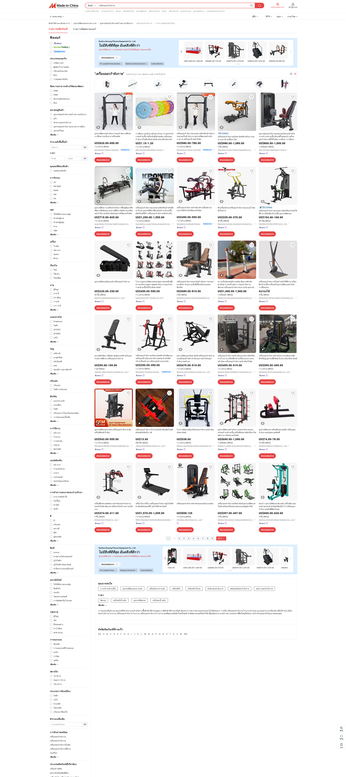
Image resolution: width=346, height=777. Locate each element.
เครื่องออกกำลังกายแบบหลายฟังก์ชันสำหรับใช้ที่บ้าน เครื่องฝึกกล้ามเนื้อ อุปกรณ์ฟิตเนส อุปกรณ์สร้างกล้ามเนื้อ (278, 212)
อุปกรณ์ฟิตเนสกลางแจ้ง (132, 588)
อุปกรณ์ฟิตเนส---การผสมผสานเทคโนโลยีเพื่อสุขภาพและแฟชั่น (125, 49)
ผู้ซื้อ (254, 16)
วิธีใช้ (267, 16)
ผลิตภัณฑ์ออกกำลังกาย (239, 588)
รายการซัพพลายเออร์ (84, 29)
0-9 (99, 634)
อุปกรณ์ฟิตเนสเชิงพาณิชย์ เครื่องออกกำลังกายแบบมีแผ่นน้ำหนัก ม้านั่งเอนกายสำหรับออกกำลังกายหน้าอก (195, 358)
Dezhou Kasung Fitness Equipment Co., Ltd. (117, 41)
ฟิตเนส (118, 11)
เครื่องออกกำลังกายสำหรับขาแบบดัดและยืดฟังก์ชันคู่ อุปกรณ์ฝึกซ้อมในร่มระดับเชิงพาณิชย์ (278, 357)
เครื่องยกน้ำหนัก (154, 11)
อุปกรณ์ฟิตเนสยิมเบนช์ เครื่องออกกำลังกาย (112, 281)
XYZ (185, 634)
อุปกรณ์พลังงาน (198, 11)
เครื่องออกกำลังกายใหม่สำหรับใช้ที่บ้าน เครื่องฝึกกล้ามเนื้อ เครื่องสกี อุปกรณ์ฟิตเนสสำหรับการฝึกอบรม (277, 284)
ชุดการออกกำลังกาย (264, 588)
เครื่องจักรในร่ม (194, 588)
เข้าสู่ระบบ (292, 7)
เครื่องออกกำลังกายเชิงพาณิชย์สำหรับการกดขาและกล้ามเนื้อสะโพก (236, 138)
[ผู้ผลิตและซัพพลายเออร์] (63, 5)
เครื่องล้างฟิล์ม (56, 768)
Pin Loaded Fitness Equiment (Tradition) (111, 64)
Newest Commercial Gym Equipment (137, 64)
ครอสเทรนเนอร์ (185, 11)
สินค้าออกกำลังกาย (215, 588)
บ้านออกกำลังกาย (107, 11)
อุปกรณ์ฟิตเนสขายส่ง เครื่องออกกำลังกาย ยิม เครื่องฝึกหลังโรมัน (112, 431)
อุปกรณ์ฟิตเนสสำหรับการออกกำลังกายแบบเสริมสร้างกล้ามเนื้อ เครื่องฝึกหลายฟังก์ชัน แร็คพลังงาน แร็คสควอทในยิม (237, 432)
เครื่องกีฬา (176, 588)
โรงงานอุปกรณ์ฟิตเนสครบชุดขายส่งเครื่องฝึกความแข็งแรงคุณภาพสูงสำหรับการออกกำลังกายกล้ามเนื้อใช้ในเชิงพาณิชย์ (154, 284)
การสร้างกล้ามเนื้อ (108, 588)
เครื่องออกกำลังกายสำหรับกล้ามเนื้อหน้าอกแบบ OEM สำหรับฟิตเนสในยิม (194, 209)
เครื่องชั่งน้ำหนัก (128, 11)
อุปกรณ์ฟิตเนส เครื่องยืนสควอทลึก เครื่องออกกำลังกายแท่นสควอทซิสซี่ (277, 431)
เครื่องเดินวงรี (173, 11)
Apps (279, 16)
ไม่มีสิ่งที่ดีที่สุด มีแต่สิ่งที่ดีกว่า (119, 45)
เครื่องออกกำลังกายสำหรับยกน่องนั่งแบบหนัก (195, 503)
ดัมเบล (164, 11)
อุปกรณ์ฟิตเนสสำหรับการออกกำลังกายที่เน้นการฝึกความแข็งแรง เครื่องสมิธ (112, 135)
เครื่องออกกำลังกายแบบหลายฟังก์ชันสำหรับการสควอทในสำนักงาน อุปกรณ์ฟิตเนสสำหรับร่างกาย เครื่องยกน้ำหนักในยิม (196, 136)
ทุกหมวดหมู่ (57, 16)
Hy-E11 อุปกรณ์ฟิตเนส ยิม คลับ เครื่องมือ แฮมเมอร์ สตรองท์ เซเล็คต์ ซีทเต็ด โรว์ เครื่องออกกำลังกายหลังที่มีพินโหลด (277, 506)
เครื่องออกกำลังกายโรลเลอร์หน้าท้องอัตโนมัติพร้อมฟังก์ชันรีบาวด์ (154, 431)
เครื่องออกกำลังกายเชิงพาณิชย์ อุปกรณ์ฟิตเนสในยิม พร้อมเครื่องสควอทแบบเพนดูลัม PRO (236, 505)
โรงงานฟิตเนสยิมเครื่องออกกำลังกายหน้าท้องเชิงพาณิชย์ (195, 431)
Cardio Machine (157, 64)
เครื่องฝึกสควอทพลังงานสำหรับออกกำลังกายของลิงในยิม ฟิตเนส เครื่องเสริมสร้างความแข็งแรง (113, 506)
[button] (181, 51)
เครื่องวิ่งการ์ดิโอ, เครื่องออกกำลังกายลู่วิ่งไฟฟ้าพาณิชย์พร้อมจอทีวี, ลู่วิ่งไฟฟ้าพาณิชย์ (155, 505)
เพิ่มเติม (101, 605)
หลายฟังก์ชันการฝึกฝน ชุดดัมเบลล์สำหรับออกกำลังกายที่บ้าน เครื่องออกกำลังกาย (113, 357)
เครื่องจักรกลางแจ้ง (157, 588)
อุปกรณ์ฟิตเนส (141, 11)
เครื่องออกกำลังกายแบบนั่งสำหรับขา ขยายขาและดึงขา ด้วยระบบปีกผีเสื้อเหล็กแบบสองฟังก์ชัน (195, 284)
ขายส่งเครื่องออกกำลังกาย (215, 11)
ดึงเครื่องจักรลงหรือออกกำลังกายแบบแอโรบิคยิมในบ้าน (236, 209)
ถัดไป (220, 538)
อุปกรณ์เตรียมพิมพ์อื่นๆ (59, 773)
